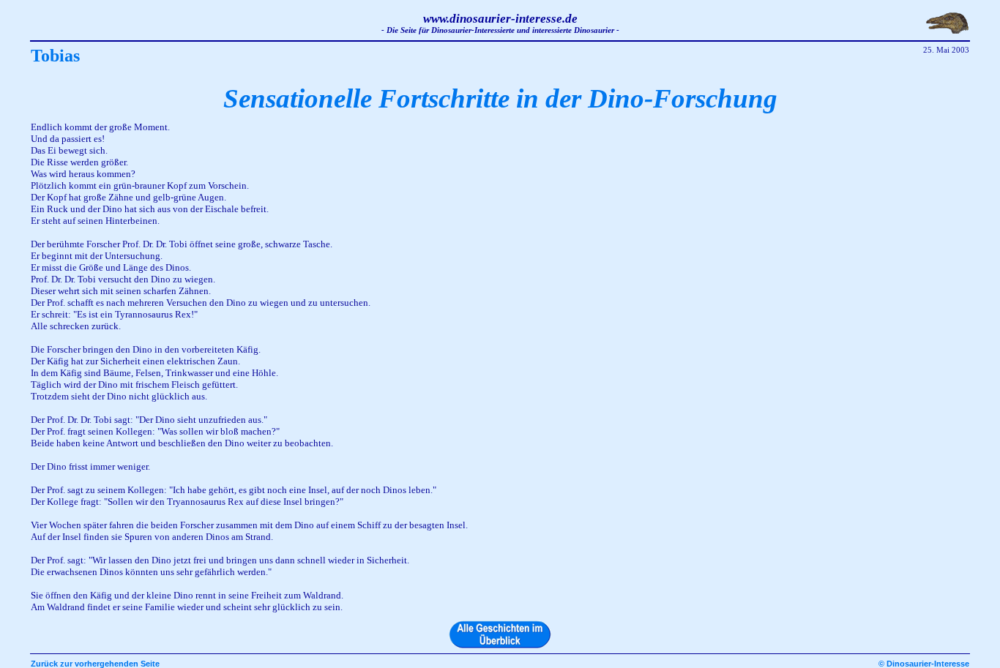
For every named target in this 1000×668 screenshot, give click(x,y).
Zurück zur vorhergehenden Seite (95, 663)
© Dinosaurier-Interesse (923, 663)
